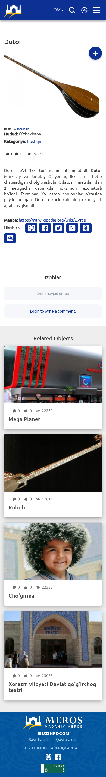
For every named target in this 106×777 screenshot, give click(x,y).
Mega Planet (24, 418)
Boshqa (34, 141)
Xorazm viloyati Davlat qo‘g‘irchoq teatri (52, 686)
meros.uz (23, 128)
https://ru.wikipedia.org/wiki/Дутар (52, 219)
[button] (84, 10)
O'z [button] (57, 10)
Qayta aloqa (67, 740)
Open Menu (97, 10)
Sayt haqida (39, 740)
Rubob (16, 507)
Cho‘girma (21, 595)
